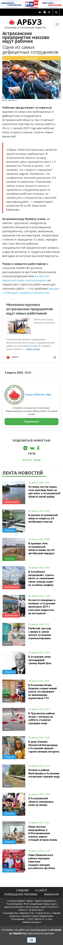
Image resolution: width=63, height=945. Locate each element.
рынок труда (32, 459)
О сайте (41, 890)
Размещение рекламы (20, 894)
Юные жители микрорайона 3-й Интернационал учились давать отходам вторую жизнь (42, 833)
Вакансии (51, 894)
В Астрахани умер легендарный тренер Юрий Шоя (39, 660)
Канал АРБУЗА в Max (38, 394)
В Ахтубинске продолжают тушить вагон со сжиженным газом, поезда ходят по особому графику (41, 578)
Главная (22, 890)
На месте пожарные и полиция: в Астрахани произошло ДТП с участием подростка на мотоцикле (41, 606)
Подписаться (31, 421)
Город (7, 643)
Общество (9, 530)
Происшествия (11, 502)
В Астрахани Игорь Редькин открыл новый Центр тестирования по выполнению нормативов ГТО (42, 691)
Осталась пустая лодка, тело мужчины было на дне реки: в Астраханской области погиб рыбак (44, 491)
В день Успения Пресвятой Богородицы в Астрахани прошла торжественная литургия (43, 746)
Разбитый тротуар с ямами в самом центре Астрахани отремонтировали (39, 633)
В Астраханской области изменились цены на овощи (41, 802)
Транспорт (9, 558)
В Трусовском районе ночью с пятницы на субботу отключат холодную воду (41, 718)
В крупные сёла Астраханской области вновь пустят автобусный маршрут (41, 548)
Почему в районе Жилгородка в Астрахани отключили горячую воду (44, 773)
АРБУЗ (25, 23)
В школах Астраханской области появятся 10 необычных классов (43, 518)
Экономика (31, 58)
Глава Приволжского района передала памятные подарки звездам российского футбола (41, 861)
